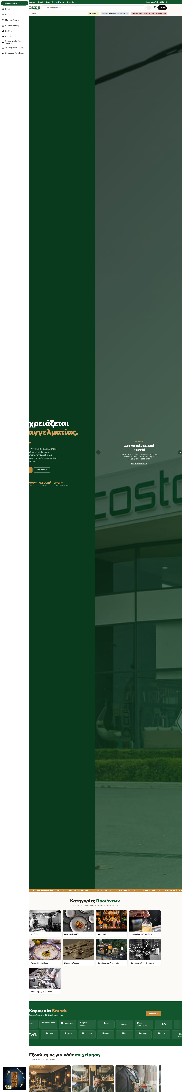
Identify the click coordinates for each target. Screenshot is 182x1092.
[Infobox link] (155, 2)
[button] (5, 1078)
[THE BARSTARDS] (90, 1024)
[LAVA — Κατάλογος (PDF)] (78, 1034)
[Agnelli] (116, 1034)
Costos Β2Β (70, 2)
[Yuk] (51, 1024)
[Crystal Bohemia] (32, 1024)
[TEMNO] (70, 1024)
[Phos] (109, 1024)
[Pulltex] (97, 1034)
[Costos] (127, 1024)
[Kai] (172, 1034)
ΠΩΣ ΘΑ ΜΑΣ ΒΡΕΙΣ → (139, 463)
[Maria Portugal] (165, 1024)
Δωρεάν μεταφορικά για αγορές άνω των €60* (115, 13)
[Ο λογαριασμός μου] (148, 8)
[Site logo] (30, 7)
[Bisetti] (59, 1034)
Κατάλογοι (95, 13)
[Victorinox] (134, 1034)
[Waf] (41, 1034)
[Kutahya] (146, 1024)
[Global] (153, 1034)
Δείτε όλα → (153, 1013)
